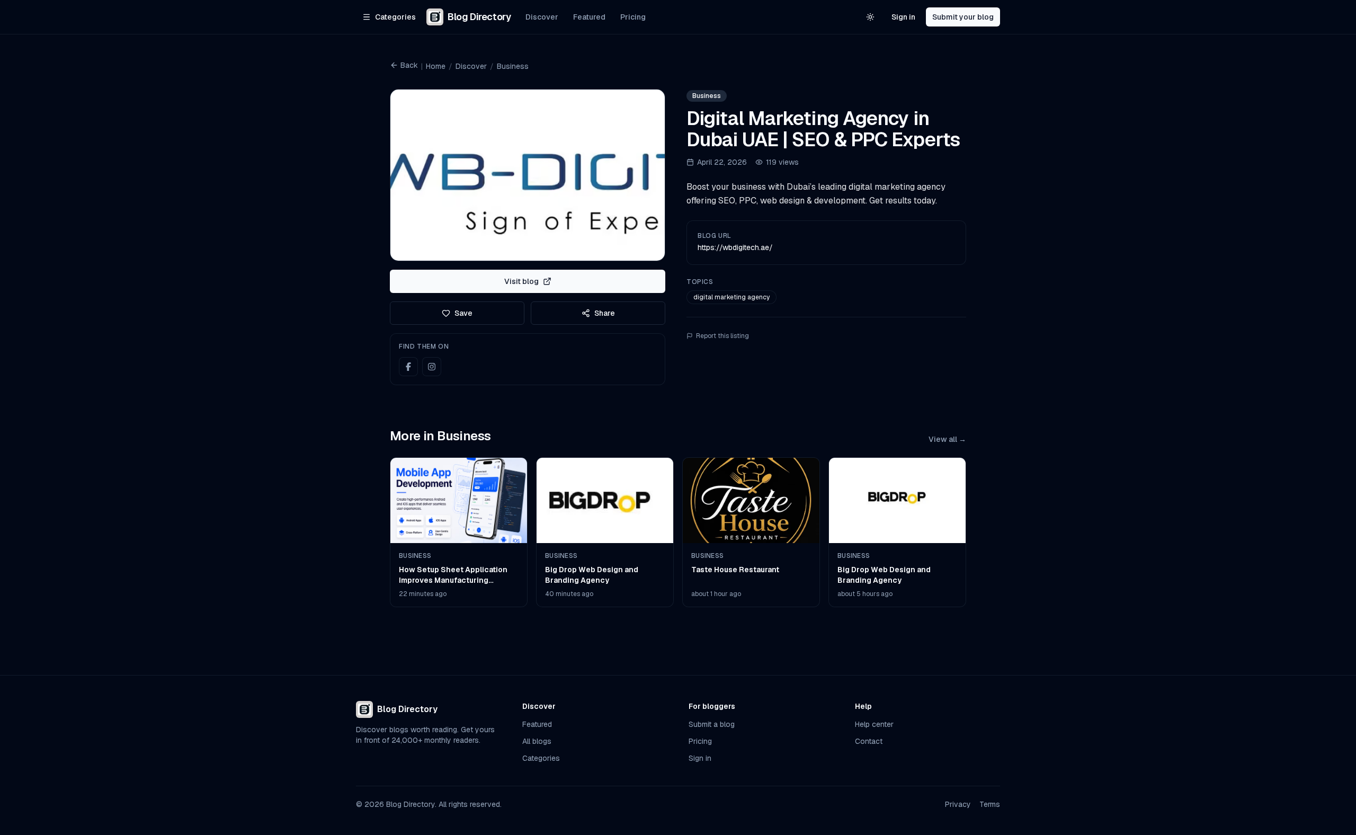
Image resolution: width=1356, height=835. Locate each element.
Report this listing (722, 336)
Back (409, 65)
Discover (541, 17)
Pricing (633, 17)
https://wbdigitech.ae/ (735, 247)
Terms (989, 804)
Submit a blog (712, 724)
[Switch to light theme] (870, 17)
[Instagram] (431, 366)
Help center (874, 724)
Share (604, 313)
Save (463, 313)
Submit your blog (963, 17)
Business (513, 66)
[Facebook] (408, 366)
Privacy (958, 804)
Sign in (903, 17)
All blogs (536, 741)
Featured (589, 17)
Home (435, 66)
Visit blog (521, 281)
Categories (541, 758)
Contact (868, 741)
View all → (947, 439)
